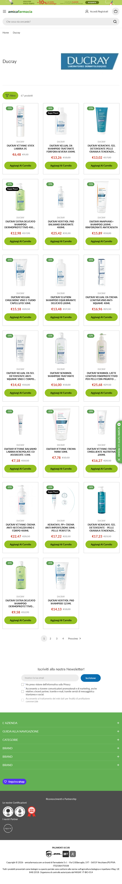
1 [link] (44, 638)
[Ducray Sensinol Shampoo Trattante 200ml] (61, 348)
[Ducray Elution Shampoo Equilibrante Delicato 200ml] (61, 272)
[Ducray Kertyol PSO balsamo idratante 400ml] (61, 197)
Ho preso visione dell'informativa (48, 684)
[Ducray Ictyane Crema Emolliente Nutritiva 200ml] (101, 424)
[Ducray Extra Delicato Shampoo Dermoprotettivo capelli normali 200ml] (20, 576)
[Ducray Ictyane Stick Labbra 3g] (20, 121)
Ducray (20, 142)
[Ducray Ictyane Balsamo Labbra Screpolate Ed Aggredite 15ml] (20, 424)
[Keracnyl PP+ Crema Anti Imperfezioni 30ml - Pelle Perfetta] (61, 500)
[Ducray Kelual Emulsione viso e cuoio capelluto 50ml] (20, 272)
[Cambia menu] (4, 11)
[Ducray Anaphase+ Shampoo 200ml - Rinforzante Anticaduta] (101, 197)
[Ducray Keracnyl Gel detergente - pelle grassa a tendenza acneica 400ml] (101, 500)
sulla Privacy (64, 684)
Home (6, 32)
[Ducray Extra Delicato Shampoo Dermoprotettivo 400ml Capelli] (20, 197)
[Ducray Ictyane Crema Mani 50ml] (61, 424)
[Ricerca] (115, 21)
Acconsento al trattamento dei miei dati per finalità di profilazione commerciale (58, 700)
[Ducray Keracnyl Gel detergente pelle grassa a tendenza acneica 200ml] (101, 121)
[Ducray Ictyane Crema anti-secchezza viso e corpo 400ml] (20, 500)
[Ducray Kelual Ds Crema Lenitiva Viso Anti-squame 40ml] (101, 272)
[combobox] (61, 21)
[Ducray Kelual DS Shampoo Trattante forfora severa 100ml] (61, 121)
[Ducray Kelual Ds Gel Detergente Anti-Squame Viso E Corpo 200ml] (20, 348)
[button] (119, 442)
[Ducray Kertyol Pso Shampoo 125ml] (61, 576)
